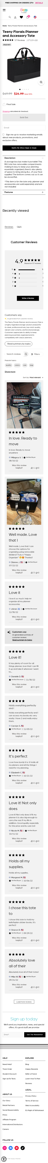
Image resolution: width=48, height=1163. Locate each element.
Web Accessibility (32, 1105)
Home (5, 26)
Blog (27, 1064)
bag (31, 365)
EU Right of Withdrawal (34, 1110)
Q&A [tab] (19, 227)
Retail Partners (9, 1105)
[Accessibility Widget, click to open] (3, 1159)
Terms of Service (31, 1101)
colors (17, 365)
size (24, 365)
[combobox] (33, 378)
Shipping (6, 111)
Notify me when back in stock (24, 148)
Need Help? (7, 1064)
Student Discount (10, 1074)
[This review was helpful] (32, 468)
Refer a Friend (31, 1074)
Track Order (7, 1069)
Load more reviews (24, 1002)
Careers (6, 1129)
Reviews (28, 1083)
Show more (10, 372)
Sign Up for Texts (9, 1079)
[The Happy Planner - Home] (24, 10)
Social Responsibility (11, 1110)
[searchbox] (14, 354)
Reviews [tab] (9, 227)
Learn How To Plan (32, 1079)
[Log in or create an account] (15, 17)
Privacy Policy (30, 1096)
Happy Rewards (31, 1069)
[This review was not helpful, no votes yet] (36, 468)
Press (5, 1115)
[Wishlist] (21, 17)
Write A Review (28, 298)
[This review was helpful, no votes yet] (32, 619)
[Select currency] (36, 17)
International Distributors (13, 1124)
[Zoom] (41, 82)
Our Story (6, 1101)
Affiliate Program (9, 1120)
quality (8, 365)
